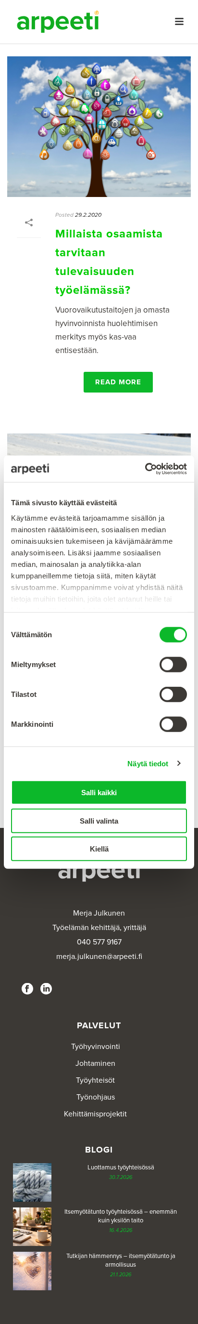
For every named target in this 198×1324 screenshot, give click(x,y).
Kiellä (99, 849)
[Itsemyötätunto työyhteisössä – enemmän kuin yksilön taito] (32, 1226)
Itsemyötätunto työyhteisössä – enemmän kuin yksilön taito (120, 1216)
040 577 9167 (99, 942)
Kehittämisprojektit (95, 1114)
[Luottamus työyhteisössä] (32, 1182)
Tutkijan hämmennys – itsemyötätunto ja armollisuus (120, 1260)
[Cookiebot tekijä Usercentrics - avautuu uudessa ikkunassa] (145, 468)
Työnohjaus (95, 1097)
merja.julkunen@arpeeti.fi (99, 956)
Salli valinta (99, 820)
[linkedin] (46, 989)
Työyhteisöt (95, 1080)
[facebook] (27, 989)
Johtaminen (95, 1063)
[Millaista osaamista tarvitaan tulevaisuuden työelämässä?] (99, 126)
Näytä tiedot (147, 763)
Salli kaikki (99, 792)
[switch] (173, 664)
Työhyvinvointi (95, 1046)
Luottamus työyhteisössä (120, 1167)
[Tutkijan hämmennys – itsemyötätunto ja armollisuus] (32, 1271)
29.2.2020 (88, 214)
